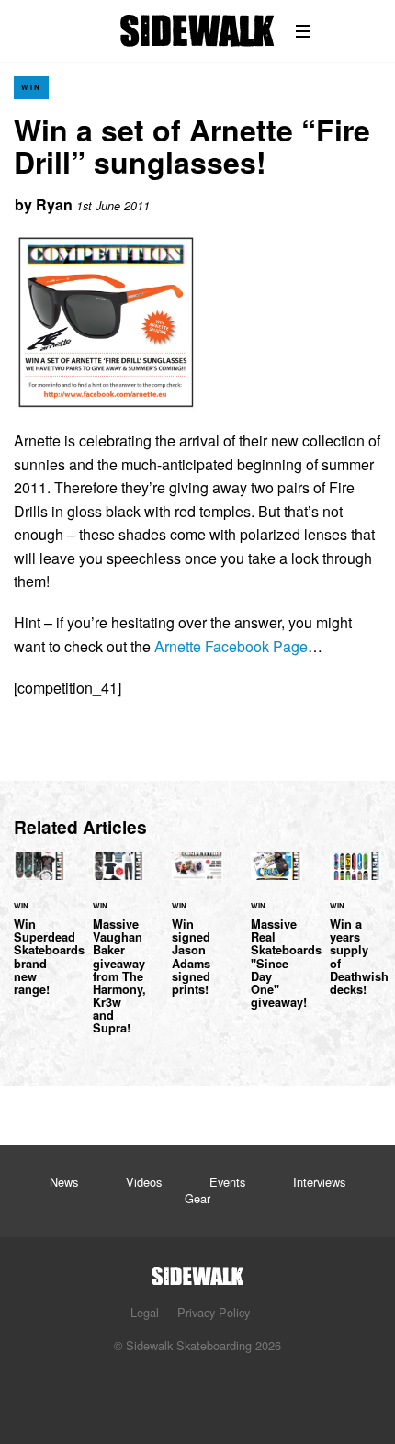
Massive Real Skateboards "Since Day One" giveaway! (276, 941)
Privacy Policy (213, 1312)
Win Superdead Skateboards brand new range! (39, 934)
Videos (144, 1181)
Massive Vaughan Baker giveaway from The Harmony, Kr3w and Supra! (118, 954)
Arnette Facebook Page (231, 646)
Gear (197, 1198)
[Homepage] (197, 1270)
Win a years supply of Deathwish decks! (355, 934)
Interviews (319, 1181)
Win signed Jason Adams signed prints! (197, 934)
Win (31, 87)
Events (227, 1181)
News (64, 1181)
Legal (144, 1312)
